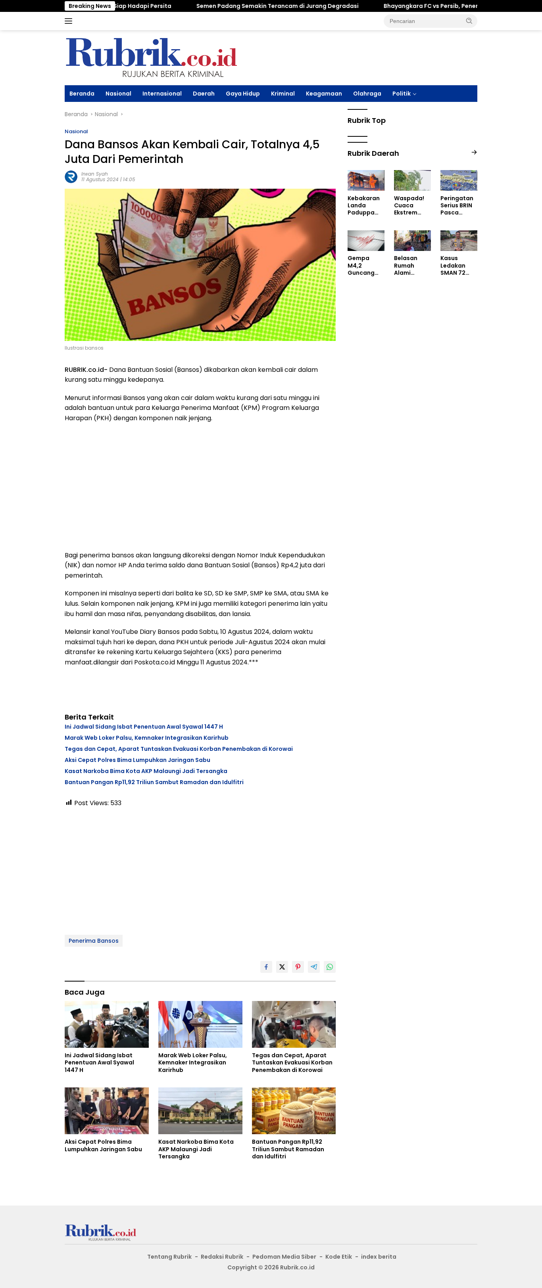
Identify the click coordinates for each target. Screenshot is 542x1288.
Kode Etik (338, 1257)
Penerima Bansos (94, 941)
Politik (401, 94)
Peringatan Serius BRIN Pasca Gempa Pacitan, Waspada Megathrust (457, 205)
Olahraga (367, 94)
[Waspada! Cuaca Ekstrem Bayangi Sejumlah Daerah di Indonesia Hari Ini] (412, 180)
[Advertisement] (200, 486)
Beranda (81, 94)
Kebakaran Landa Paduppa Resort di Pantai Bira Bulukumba (364, 205)
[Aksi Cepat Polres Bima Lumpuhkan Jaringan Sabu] (107, 1111)
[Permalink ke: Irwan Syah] (71, 176)
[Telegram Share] (314, 967)
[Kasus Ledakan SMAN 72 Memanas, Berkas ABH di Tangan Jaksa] (458, 240)
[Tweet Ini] (282, 967)
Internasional (162, 94)
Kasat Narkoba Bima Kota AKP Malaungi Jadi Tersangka (146, 771)
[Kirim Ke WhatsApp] (330, 967)
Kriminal (283, 94)
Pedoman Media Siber (284, 1257)
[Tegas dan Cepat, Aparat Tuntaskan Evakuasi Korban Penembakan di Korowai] (294, 1024)
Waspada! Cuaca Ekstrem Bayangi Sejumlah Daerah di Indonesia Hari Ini (409, 205)
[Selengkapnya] (474, 152)
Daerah (204, 94)
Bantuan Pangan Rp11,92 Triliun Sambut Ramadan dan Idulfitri (154, 782)
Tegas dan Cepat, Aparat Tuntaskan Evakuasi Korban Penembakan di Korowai (179, 748)
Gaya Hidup (243, 94)
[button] (469, 20)
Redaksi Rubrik (222, 1257)
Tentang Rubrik (169, 1257)
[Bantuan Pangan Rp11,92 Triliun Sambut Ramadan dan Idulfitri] (294, 1111)
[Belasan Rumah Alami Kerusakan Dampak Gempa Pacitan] (412, 240)
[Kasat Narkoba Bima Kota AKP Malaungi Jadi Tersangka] (200, 1111)
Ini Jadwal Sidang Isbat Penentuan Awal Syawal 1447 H (144, 726)
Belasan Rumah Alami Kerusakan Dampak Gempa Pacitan (409, 266)
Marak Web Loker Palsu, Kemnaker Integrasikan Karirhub (147, 737)
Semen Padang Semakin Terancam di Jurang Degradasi (249, 6)
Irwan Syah (94, 173)
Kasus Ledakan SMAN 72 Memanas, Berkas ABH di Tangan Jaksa (456, 266)
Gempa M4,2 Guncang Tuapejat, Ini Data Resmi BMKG (366, 266)
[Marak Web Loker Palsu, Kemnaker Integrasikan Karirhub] (200, 1024)
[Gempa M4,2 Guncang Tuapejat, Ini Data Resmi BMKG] (366, 240)
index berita (378, 1257)
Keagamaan (324, 94)
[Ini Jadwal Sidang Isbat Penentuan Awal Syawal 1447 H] (107, 1024)
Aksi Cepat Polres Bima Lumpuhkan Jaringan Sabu (137, 760)
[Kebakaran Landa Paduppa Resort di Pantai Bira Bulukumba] (366, 180)
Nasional (118, 94)
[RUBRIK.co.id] (151, 57)
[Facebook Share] (266, 967)
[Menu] (70, 21)
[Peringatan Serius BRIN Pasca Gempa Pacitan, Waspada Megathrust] (458, 180)
